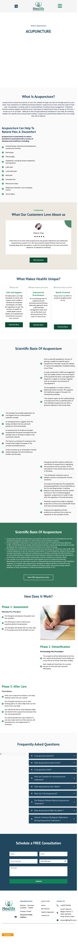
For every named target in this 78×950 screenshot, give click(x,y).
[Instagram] (7, 916)
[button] (38, 65)
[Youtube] (15, 916)
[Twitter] (11, 916)
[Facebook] (3, 916)
